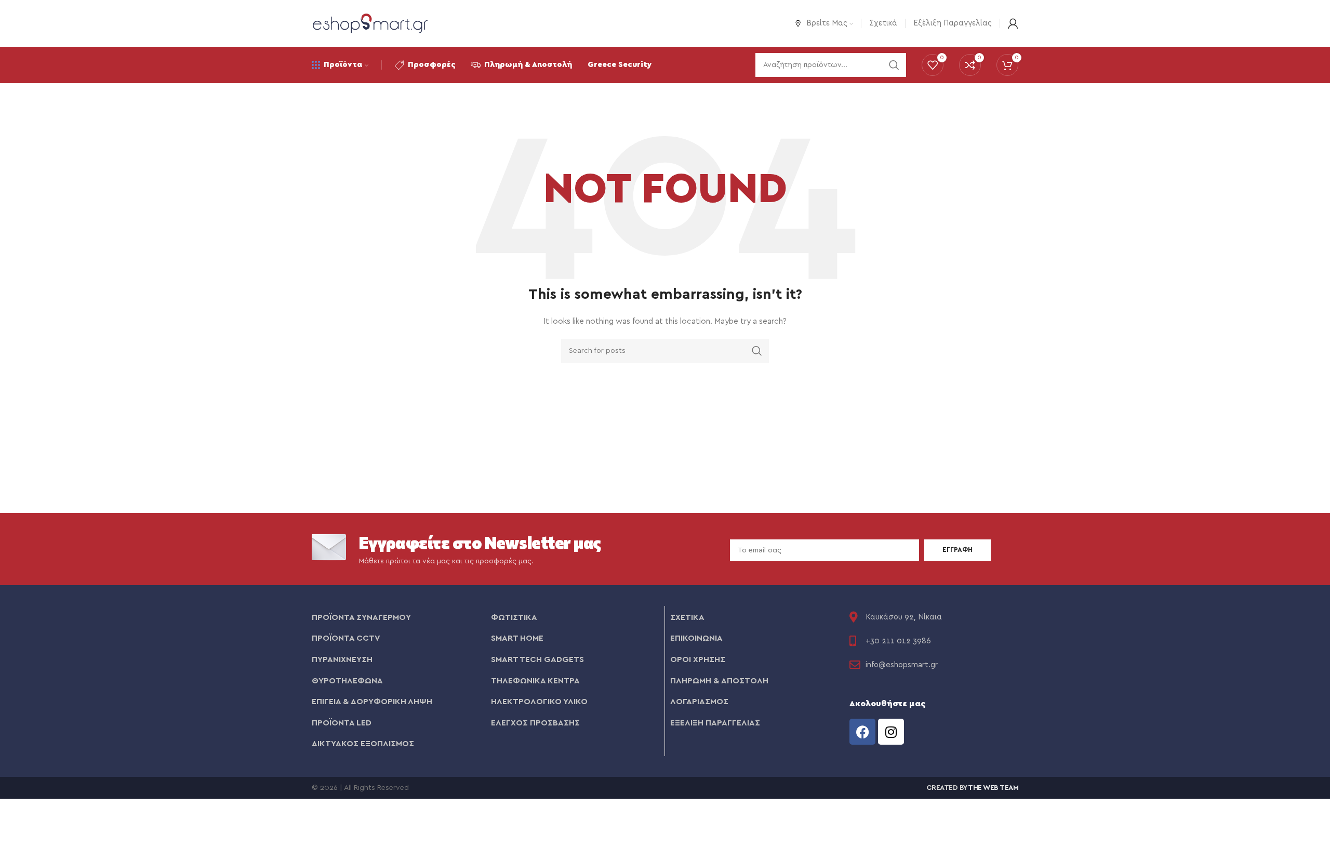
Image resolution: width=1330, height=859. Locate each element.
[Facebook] (862, 732)
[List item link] (396, 618)
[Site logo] (370, 23)
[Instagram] (891, 732)
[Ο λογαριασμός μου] (1013, 23)
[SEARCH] (757, 351)
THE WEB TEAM (993, 787)
